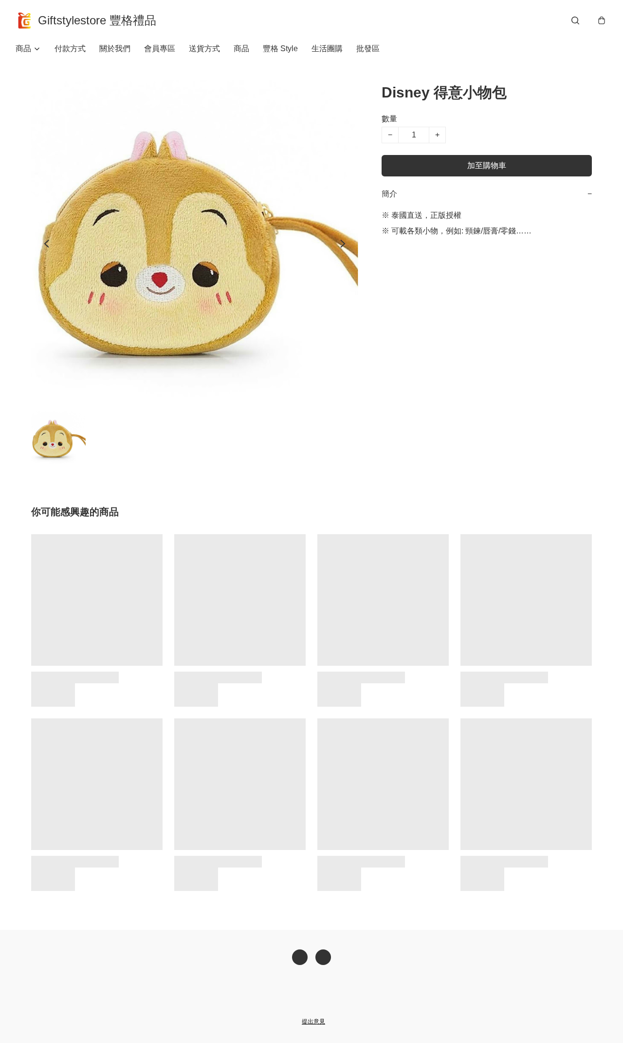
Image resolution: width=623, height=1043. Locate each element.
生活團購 (327, 48)
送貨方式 (204, 48)
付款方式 (70, 48)
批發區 (368, 48)
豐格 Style (280, 48)
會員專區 (159, 48)
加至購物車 (486, 165)
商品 (241, 48)
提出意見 (313, 1021)
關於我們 (114, 48)
